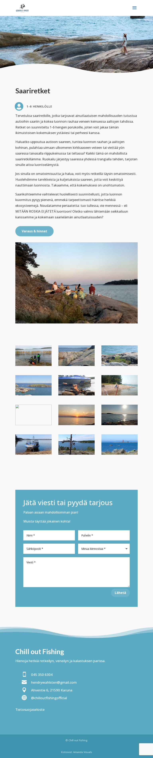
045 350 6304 (42, 674)
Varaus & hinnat (34, 231)
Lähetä (120, 592)
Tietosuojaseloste (30, 709)
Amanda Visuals (82, 752)
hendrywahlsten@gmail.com (54, 682)
